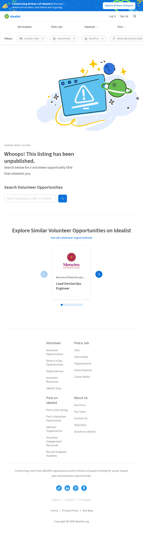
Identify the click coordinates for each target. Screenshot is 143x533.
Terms (54, 511)
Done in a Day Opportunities (54, 363)
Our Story (79, 405)
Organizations (54, 371)
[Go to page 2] (64, 305)
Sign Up (124, 16)
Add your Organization (54, 429)
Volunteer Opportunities (54, 352)
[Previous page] (44, 274)
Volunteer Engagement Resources (54, 441)
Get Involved (24, 27)
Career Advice (82, 377)
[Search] (134, 16)
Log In (112, 16)
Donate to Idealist (85, 432)
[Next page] (98, 274)
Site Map (88, 511)
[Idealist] (12, 16)
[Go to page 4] (70, 305)
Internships (81, 357)
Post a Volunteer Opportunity (56, 418)
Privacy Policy (70, 511)
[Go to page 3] (67, 305)
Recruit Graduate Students (56, 454)
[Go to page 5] (73, 305)
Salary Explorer (83, 370)
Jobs (77, 350)
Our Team (80, 412)
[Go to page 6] (76, 305)
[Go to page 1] (62, 305)
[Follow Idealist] (59, 488)
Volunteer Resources (52, 380)
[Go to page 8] (81, 305)
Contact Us (80, 418)
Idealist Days (53, 388)
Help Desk (80, 425)
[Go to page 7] (78, 305)
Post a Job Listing (57, 410)
